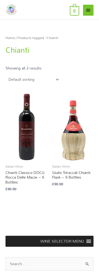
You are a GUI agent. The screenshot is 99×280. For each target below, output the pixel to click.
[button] (62, 241)
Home (10, 37)
